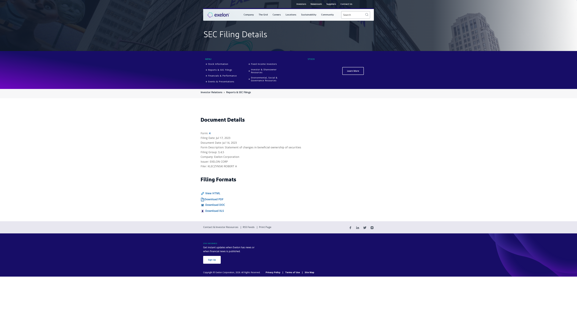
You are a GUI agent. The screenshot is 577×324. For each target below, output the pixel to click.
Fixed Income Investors (264, 64)
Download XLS (214, 211)
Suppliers (331, 4)
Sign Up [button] (212, 259)
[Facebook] (350, 227)
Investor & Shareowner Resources (264, 71)
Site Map (309, 272)
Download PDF (213, 199)
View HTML (212, 193)
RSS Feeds (249, 227)
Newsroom (316, 4)
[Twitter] (365, 227)
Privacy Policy (273, 272)
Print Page (265, 227)
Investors (301, 4)
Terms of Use (292, 272)
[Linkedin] (357, 227)
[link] (218, 15)
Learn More (353, 70)
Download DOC (215, 205)
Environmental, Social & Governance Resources (264, 79)
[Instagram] (372, 227)
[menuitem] (248, 15)
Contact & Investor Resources (221, 227)
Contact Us (346, 4)
